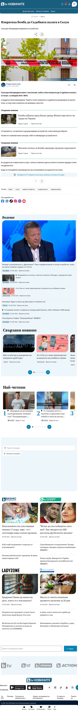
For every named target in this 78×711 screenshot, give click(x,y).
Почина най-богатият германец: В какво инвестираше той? (19, 556)
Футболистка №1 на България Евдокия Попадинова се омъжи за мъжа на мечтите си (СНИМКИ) (19, 626)
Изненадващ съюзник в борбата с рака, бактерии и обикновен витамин (57, 624)
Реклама (10, 696)
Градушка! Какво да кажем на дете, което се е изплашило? (17, 599)
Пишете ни (73, 697)
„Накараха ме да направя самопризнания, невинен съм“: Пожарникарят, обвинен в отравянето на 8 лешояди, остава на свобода (20, 413)
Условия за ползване (61, 697)
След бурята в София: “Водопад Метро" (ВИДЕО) (21, 318)
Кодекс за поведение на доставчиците (41, 697)
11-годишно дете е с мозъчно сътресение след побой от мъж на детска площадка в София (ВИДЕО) (54, 413)
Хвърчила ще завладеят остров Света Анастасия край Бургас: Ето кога (18, 613)
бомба (10, 189)
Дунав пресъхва (28, 11)
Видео (53, 11)
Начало (36, 16)
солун (17, 189)
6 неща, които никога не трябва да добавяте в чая (55, 613)
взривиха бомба (56, 189)
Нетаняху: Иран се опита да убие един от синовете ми (23, 302)
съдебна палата (43, 189)
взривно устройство (29, 189)
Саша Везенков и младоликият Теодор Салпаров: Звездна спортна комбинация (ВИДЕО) (58, 547)
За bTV (2, 697)
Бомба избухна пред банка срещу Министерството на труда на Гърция (46, 117)
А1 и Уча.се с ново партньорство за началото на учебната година (40, 288)
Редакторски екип (13, 84)
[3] (66, 4)
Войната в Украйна (42, 11)
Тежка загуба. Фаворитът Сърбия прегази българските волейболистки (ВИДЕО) (56, 561)
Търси (71, 649)
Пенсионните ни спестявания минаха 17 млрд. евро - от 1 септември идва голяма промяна (19, 529)
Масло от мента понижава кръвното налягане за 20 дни (55, 599)
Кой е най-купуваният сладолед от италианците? (17, 545)
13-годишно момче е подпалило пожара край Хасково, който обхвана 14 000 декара (37, 310)
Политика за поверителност (20, 697)
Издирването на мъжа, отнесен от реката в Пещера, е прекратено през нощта (44, 276)
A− (69, 85)
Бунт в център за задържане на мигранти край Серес (17, 356)
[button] (30, 372)
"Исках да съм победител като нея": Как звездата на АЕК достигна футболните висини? (56, 529)
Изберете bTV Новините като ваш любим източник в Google (40, 175)
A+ (75, 85)
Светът (43, 16)
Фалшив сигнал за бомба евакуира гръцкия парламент (47, 148)
